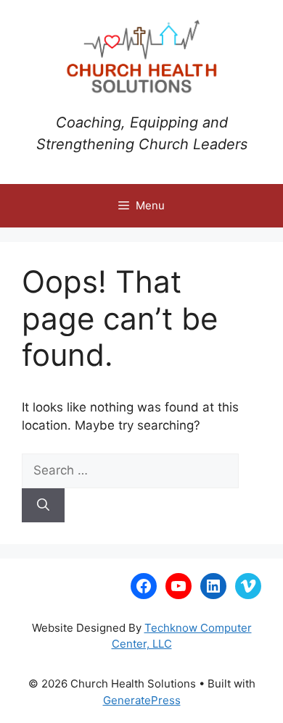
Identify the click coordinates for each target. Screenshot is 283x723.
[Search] (43, 505)
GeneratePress (142, 700)
